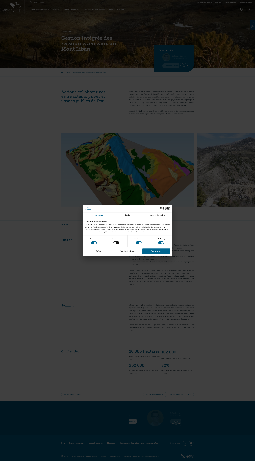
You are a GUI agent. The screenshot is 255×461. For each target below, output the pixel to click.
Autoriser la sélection (127, 251)
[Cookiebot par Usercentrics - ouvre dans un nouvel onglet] (161, 208)
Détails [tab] (127, 215)
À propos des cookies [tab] (157, 215)
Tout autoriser (156, 251)
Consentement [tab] (97, 215)
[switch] (116, 242)
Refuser (99, 251)
